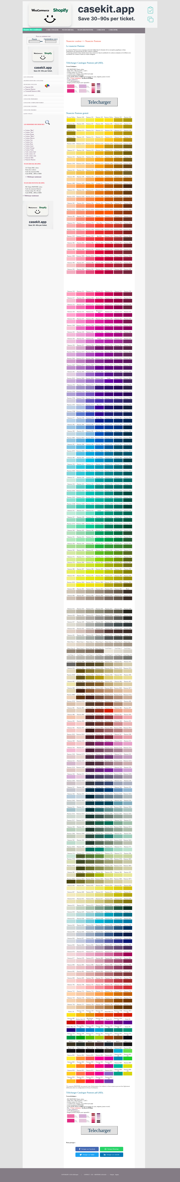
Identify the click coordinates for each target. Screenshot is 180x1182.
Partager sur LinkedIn (113, 1154)
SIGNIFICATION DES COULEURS (33, 80)
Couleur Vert (29, 140)
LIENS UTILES (28, 113)
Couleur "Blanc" (29, 136)
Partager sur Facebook (88, 1149)
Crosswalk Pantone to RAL (33, 91)
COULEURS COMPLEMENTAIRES (34, 102)
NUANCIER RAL (68, 30)
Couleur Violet (29, 150)
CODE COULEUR (52, 30)
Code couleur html (30, 152)
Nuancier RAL (29, 87)
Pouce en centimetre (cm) (43, 36)
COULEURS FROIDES (30, 110)
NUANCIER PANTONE (85, 30)
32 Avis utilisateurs (72, 79)
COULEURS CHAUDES (30, 106)
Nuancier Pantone (30, 89)
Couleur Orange (29, 148)
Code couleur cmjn (30, 155)
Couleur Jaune (29, 146)
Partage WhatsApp (113, 1149)
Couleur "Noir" (29, 132)
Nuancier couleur (74, 41)
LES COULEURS (28, 77)
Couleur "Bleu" (29, 130)
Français (112, 1174)
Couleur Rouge (29, 134)
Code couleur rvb (30, 154)
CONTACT (87, 1174)
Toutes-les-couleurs (32, 29)
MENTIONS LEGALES (100, 1174)
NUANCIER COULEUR (30, 84)
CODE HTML (113, 30)
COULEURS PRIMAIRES (31, 99)
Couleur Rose (29, 144)
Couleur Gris (29, 142)
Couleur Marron (30, 138)
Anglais (117, 1174)
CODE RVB (101, 30)
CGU (92, 1174)
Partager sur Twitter (88, 1154)
